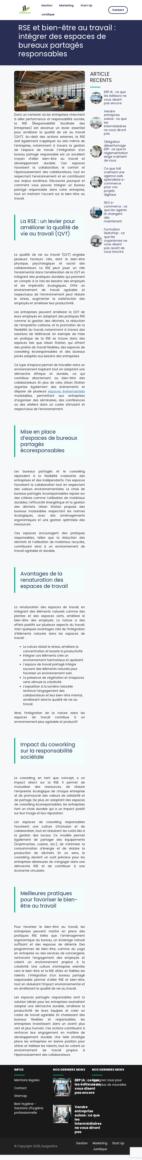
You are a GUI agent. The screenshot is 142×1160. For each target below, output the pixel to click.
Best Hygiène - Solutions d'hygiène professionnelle (28, 1108)
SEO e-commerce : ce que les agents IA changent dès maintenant (115, 211)
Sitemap (20, 1096)
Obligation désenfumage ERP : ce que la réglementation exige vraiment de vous (116, 151)
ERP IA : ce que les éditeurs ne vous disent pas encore (115, 97)
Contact (118, 10)
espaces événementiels (66, 391)
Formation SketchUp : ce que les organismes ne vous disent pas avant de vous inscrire (115, 240)
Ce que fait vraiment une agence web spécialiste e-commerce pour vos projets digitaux (114, 181)
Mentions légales (26, 1080)
